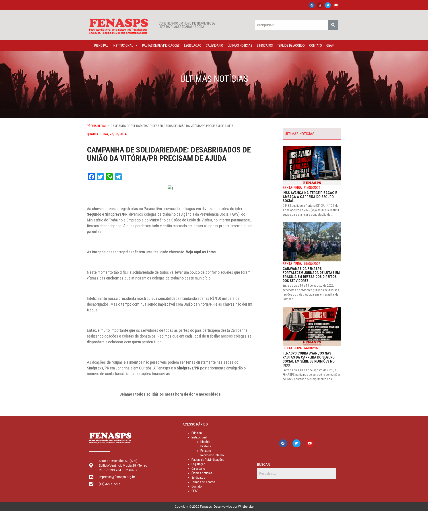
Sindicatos (265, 46)
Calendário (214, 46)
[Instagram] (320, 5)
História (205, 442)
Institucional (123, 46)
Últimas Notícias (240, 46)
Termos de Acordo (291, 46)
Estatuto (205, 451)
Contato (315, 46)
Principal (101, 46)
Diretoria (205, 446)
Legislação (192, 46)
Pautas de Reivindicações (161, 46)
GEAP (330, 46)
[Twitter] (328, 5)
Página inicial (96, 126)
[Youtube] (336, 5)
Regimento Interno (212, 455)
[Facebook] (312, 5)
